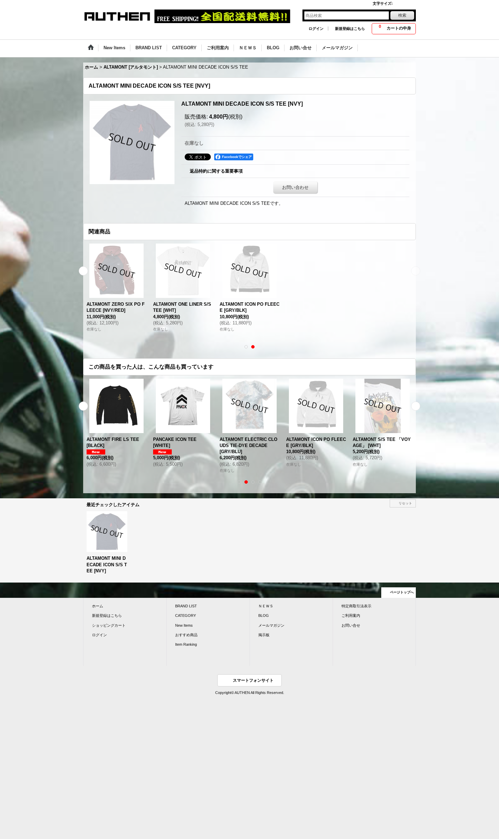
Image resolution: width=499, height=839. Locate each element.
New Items (184, 625)
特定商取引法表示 (356, 606)
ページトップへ (402, 592)
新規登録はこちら (350, 28)
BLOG (263, 615)
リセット (405, 503)
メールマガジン (271, 625)
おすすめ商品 (186, 635)
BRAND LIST (186, 606)
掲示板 (264, 635)
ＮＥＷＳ (265, 606)
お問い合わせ (295, 187)
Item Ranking (186, 644)
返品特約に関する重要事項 (216, 171)
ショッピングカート (109, 625)
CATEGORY (185, 615)
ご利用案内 (350, 615)
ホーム (97, 606)
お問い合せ (350, 625)
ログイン (316, 28)
